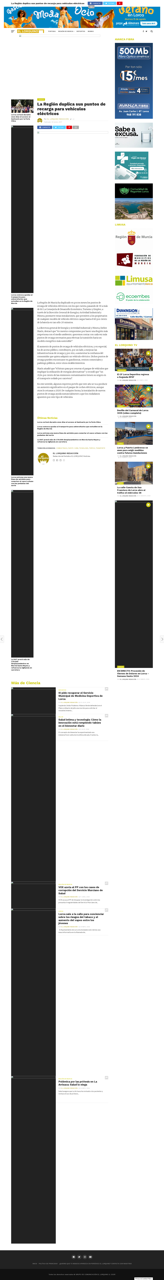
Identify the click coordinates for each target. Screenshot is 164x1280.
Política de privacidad (48, 1263)
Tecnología (83, 448)
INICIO (34, 1263)
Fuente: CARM (73, 448)
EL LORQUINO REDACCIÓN (58, 119)
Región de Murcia (65, 31)
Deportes (81, 31)
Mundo (91, 31)
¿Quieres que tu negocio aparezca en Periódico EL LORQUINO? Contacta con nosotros (95, 1263)
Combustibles (61, 448)
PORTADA (52, 31)
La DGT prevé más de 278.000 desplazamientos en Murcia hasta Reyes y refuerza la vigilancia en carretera (21, 664)
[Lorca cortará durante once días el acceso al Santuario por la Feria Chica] (22, 112)
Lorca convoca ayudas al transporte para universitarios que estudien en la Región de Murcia (21, 299)
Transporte (100, 448)
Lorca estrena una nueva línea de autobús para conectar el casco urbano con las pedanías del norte (22, 481)
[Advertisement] (77, 407)
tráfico (92, 448)
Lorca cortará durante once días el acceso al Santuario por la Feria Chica (21, 118)
